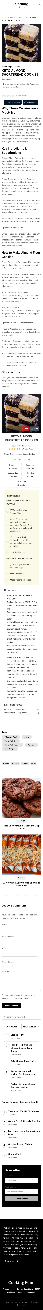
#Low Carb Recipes (12, 745)
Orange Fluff (17, 1035)
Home (4, 17)
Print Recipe (32, 102)
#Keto (26, 737)
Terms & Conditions (25, 1289)
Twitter (7, 763)
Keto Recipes (15, 17)
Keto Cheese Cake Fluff (23, 1061)
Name (4, 924)
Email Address (8, 936)
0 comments (6, 79)
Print (35, 763)
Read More (10, 1261)
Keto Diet (31, 745)
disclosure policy (12, 87)
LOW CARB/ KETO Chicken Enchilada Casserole (21, 884)
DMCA (37, 1289)
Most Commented (31, 1027)
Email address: (11, 1187)
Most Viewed (11, 1027)
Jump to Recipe (14, 102)
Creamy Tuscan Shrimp (20, 1144)
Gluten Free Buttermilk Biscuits (24, 1121)
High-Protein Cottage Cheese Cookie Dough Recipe (22, 1048)
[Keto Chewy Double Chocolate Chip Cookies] (21, 798)
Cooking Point (21, 5)
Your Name (10, 1175)
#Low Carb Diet (11, 741)
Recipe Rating (8, 962)
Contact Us (31, 1292)
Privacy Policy (8, 1289)
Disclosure (11, 1292)
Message (5, 971)
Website (5, 949)
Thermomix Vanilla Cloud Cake (23, 1111)
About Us (21, 1292)
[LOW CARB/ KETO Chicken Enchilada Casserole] (21, 854)
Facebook (16, 763)
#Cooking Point (11, 737)
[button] (3, 6)
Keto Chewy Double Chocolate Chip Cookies (22, 827)
